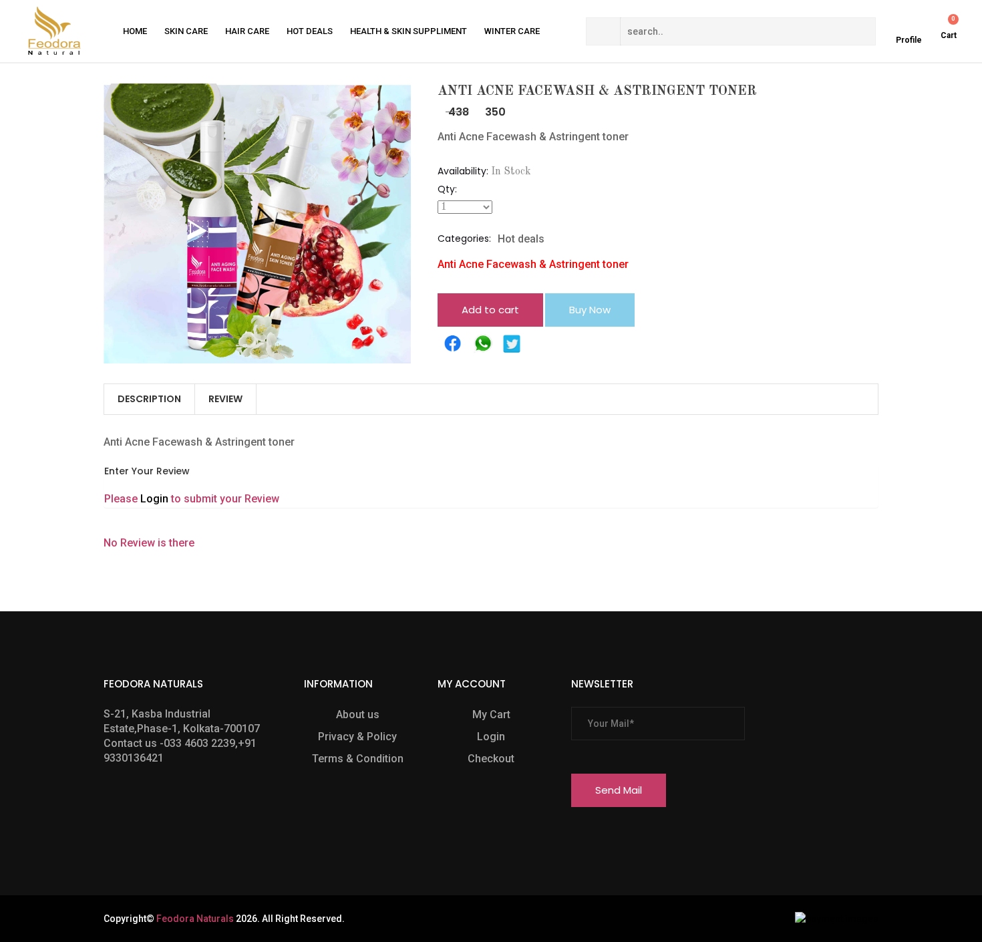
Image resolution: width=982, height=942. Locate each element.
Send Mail (618, 790)
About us (357, 714)
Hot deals (310, 31)
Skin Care (186, 31)
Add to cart (490, 310)
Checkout (491, 758)
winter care (512, 31)
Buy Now (590, 310)
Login (155, 498)
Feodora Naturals (195, 918)
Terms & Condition (357, 758)
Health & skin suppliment (408, 31)
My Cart (491, 714)
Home (135, 31)
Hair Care (247, 31)
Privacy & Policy (357, 736)
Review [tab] (225, 399)
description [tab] (149, 399)
